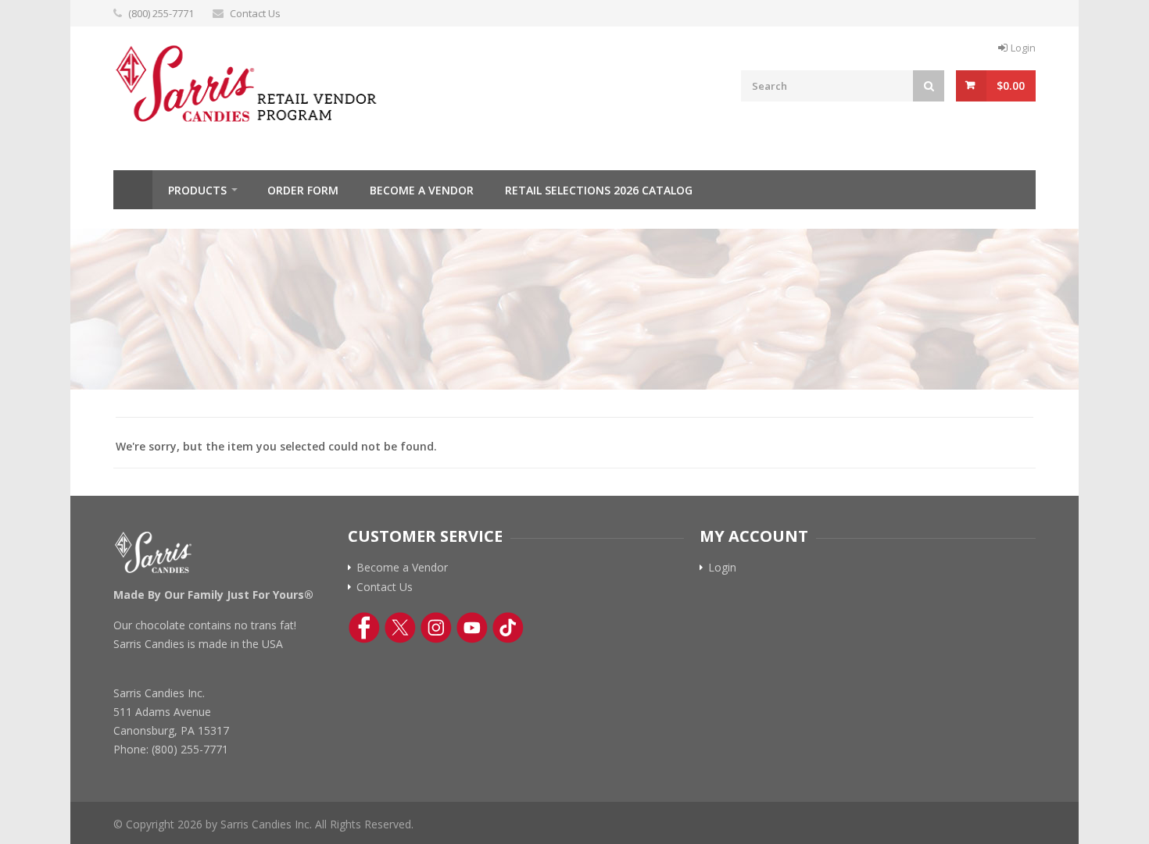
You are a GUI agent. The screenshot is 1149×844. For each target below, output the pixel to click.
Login (1023, 48)
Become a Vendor (422, 190)
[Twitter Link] (400, 627)
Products (197, 190)
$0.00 (1011, 85)
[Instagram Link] (436, 627)
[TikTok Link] (508, 627)
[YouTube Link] (472, 627)
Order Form (302, 190)
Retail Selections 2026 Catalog (599, 190)
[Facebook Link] (364, 627)
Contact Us (255, 13)
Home (132, 189)
